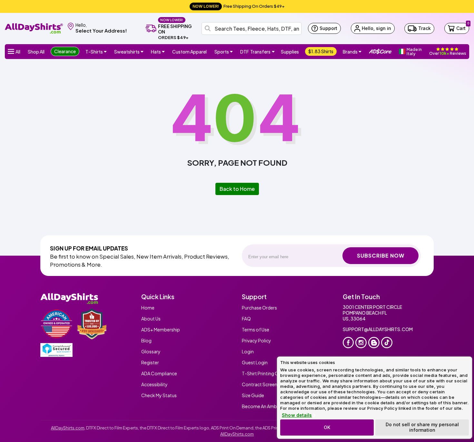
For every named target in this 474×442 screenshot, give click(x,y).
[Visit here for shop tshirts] (105, 51)
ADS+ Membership (160, 329)
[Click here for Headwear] (163, 51)
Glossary (151, 351)
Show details (297, 415)
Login (248, 351)
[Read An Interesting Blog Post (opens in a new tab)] (374, 342)
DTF (255, 51)
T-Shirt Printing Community (271, 373)
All (17, 51)
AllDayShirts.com (67, 427)
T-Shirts (94, 51)
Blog (146, 340)
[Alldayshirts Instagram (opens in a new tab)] (361, 342)
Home (147, 307)
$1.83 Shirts (320, 51)
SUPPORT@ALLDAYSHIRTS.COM (378, 329)
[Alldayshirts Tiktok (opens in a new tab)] (386, 342)
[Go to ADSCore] (380, 51)
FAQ (246, 318)
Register (150, 362)
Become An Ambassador (268, 406)
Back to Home (237, 188)
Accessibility (154, 384)
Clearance (65, 51)
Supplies (290, 51)
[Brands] (360, 51)
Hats (156, 51)
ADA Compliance (159, 373)
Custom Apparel (189, 51)
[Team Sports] (231, 51)
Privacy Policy (256, 340)
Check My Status (159, 395)
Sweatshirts (127, 51)
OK (327, 427)
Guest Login (255, 362)
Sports (221, 51)
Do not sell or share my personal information (422, 427)
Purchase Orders (259, 307)
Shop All (36, 51)
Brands (350, 51)
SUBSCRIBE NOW (380, 255)
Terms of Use (255, 329)
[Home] (34, 28)
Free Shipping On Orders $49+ (239, 6)
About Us (151, 318)
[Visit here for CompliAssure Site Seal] (56, 350)
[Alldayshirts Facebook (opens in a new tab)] (348, 342)
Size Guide (253, 395)
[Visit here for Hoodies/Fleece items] (142, 51)
